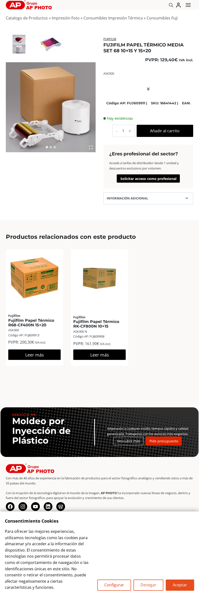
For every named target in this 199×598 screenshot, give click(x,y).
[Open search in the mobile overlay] (171, 5)
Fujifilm (109, 39)
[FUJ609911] (51, 107)
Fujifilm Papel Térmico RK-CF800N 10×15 (96, 324)
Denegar (148, 585)
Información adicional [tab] (127, 198)
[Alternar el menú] (188, 5)
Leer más (34, 355)
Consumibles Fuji (162, 18)
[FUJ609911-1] (50, 44)
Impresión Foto (66, 18)
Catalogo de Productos (27, 18)
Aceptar (180, 585)
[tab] (47, 147)
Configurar (114, 585)
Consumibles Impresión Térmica (113, 18)
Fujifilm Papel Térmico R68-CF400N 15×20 (31, 322)
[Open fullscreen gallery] (91, 147)
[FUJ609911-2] (19, 44)
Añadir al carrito (165, 131)
